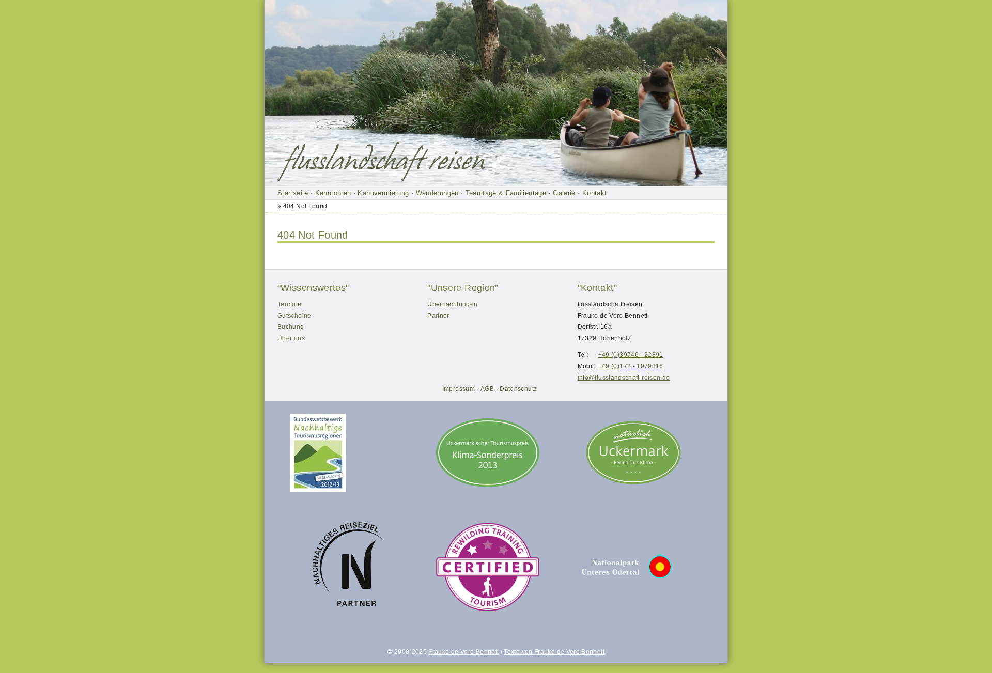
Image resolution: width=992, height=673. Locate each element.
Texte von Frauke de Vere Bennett (554, 651)
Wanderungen (437, 193)
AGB (487, 389)
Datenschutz (518, 389)
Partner (438, 315)
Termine (289, 304)
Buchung (290, 327)
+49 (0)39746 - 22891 (630, 354)
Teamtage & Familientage (506, 193)
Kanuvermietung (383, 193)
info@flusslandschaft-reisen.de (624, 377)
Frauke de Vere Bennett (463, 651)
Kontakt (594, 193)
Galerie (564, 193)
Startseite (292, 193)
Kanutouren (333, 193)
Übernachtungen (452, 304)
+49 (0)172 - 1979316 (630, 366)
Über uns (291, 338)
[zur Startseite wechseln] (383, 161)
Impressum (458, 389)
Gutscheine (294, 315)
